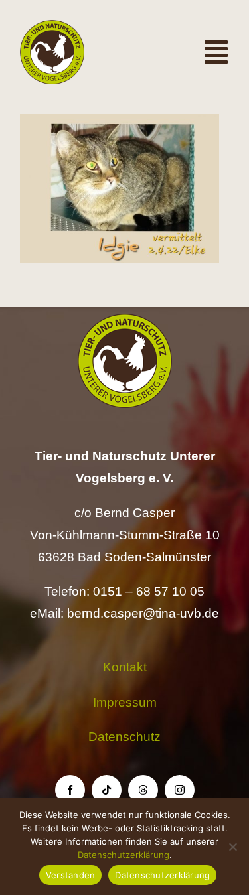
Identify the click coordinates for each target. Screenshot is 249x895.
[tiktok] (107, 790)
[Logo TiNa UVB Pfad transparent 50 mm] (52, 26)
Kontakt (125, 667)
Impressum (125, 702)
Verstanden (71, 875)
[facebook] (70, 790)
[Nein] (232, 846)
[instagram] (180, 790)
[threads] (143, 790)
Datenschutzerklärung (123, 854)
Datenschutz (124, 737)
